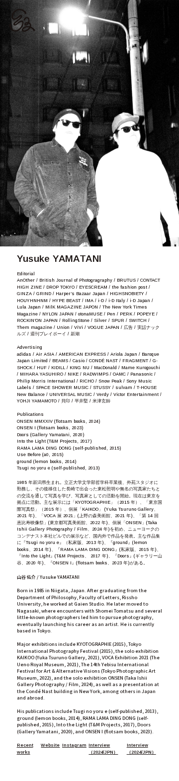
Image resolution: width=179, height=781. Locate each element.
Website (50, 745)
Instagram (74, 745)
